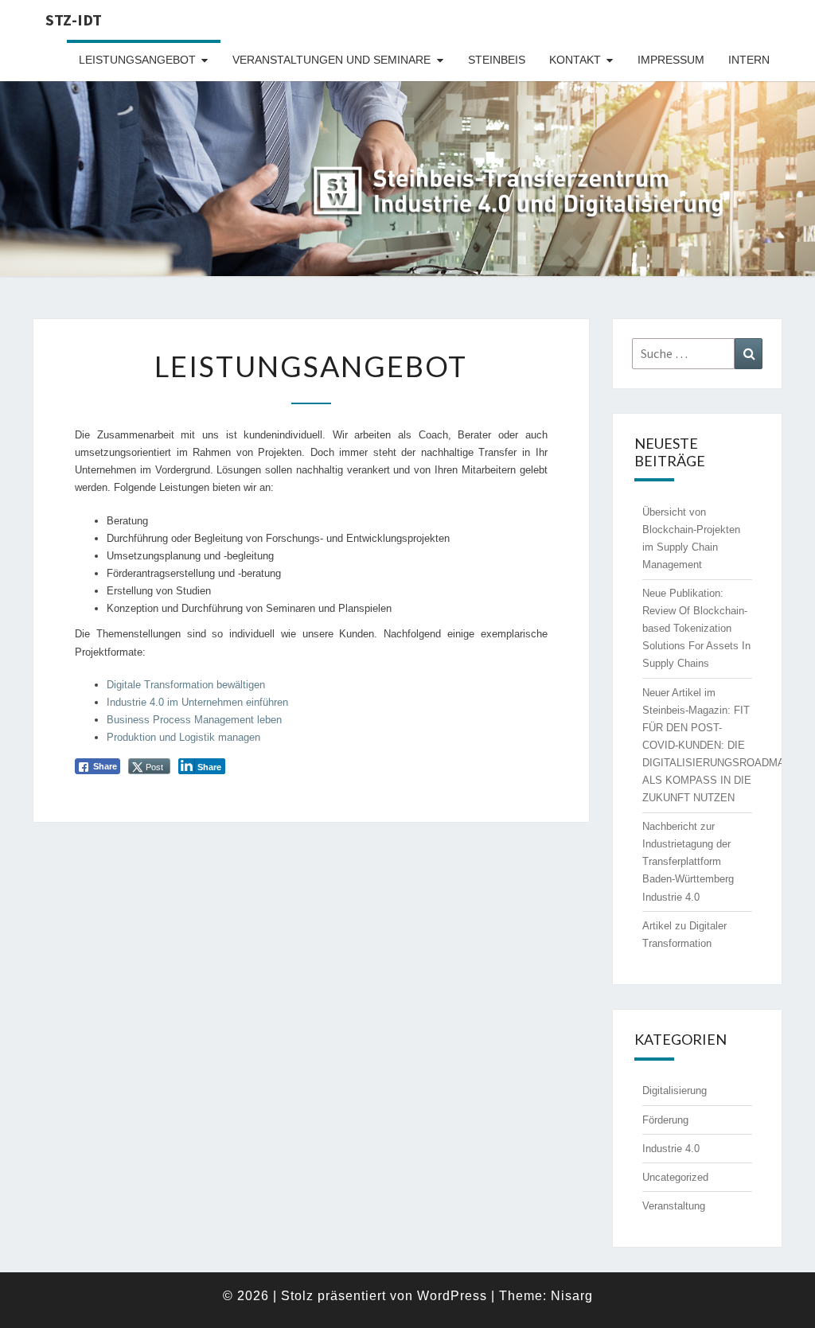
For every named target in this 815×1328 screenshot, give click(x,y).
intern (749, 59)
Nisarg (572, 1296)
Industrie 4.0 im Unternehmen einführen (197, 702)
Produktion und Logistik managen (183, 737)
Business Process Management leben (194, 720)
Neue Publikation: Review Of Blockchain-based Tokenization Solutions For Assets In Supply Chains (696, 628)
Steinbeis (496, 59)
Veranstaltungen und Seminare (331, 59)
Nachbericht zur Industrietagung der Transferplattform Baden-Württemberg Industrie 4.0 (688, 861)
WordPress (452, 1296)
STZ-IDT (73, 19)
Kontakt (575, 59)
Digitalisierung (674, 1090)
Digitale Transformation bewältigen (186, 685)
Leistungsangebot (137, 59)
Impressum (671, 59)
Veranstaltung (673, 1206)
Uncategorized (675, 1177)
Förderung (665, 1120)
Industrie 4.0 (671, 1149)
